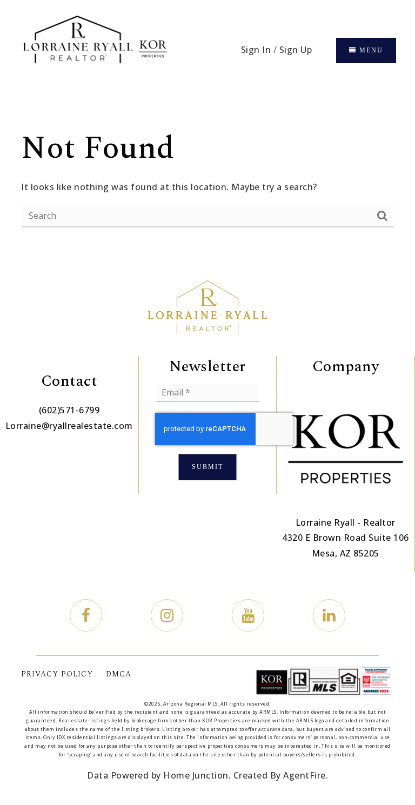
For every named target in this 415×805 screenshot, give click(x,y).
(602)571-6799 (69, 410)
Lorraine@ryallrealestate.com (69, 426)
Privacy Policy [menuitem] (57, 674)
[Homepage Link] (94, 50)
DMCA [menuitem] (118, 674)
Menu (370, 50)
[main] (207, 177)
